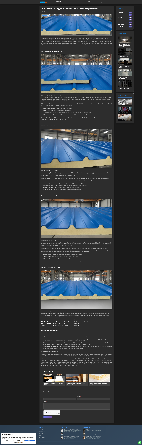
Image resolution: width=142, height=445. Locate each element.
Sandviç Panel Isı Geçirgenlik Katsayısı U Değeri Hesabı (98, 384)
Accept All (29, 440)
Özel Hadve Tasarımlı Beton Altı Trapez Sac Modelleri (124, 119)
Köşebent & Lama (122, 15)
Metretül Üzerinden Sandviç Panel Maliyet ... (94, 436)
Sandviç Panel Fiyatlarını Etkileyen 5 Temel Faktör (53, 384)
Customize (7, 440)
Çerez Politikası (80, 2)
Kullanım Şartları (70, 2)
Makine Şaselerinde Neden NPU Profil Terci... (72, 432)
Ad (44, 396)
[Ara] (99, 2)
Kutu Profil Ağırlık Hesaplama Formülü (125, 67)
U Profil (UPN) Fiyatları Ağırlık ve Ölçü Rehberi (125, 78)
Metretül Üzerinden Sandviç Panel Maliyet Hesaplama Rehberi (76, 384)
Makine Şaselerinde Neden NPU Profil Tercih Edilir (124, 112)
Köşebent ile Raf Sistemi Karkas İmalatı (123, 104)
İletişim (88, 1)
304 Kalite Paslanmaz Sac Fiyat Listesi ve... (93, 432)
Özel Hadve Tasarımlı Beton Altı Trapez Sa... (72, 436)
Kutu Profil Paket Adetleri (124, 88)
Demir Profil (120, 12)
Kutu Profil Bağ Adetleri (123, 56)
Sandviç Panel (121, 19)
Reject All (18, 440)
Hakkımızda (58, 1)
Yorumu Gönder (47, 416)
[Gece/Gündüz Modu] (102, 2)
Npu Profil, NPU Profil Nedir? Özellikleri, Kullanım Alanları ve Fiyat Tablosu (124, 45)
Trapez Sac (120, 17)
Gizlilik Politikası (60, 2)
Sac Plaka (120, 22)
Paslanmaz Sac (121, 24)
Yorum (45, 401)
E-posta (79, 396)
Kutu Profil (120, 26)
